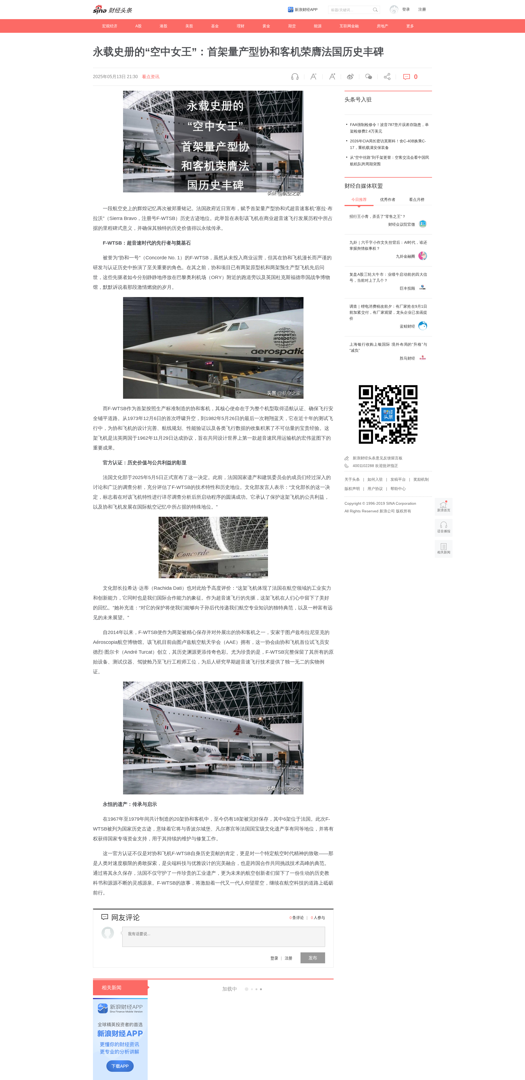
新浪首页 (443, 510)
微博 (350, 77)
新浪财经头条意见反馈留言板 (377, 458)
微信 (368, 77)
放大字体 (332, 77)
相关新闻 (111, 987)
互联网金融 (349, 26)
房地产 (382, 26)
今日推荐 (359, 199)
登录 (274, 958)
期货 (292, 26)
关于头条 (352, 479)
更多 (410, 26)
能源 (318, 26)
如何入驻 (375, 479)
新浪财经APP (306, 9)
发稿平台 (398, 479)
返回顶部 (443, 573)
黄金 (266, 26)
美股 (189, 26)
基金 (215, 26)
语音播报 (295, 77)
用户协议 (375, 488)
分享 (387, 77)
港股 (163, 26)
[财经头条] (112, 9)
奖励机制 (421, 479)
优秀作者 (387, 199)
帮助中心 (398, 488)
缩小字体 (313, 77)
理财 (240, 26)
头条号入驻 (358, 99)
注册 (422, 9)
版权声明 (352, 488)
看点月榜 (416, 199)
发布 (312, 958)
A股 (138, 26)
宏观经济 (109, 26)
